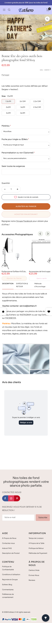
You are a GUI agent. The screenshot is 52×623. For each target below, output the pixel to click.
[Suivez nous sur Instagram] (11, 498)
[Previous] (40, 233)
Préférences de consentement (8, 595)
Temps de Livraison (36, 538)
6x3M (22, 113)
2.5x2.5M (37, 107)
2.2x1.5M (37, 101)
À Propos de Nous (9, 538)
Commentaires (7, 590)
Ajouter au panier (14, 278)
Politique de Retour (36, 548)
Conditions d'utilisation (11, 574)
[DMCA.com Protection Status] (33, 619)
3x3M (8, 113)
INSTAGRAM (25, 315)
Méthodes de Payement (38, 553)
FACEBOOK (10, 318)
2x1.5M (23, 101)
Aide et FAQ (7, 548)
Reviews (32, 580)
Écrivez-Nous (34, 575)
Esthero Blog (7, 585)
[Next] (47, 233)
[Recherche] (9, 10)
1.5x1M (8, 101)
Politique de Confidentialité (8, 568)
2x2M (8, 107)
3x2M (22, 107)
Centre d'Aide (34, 570)
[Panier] (47, 9)
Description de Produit (11, 553)
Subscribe (42, 517)
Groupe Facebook (24, 221)
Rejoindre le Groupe (10, 579)
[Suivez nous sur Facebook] (5, 498)
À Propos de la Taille (36, 543)
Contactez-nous (8, 543)
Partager (5, 75)
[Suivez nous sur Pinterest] (17, 498)
